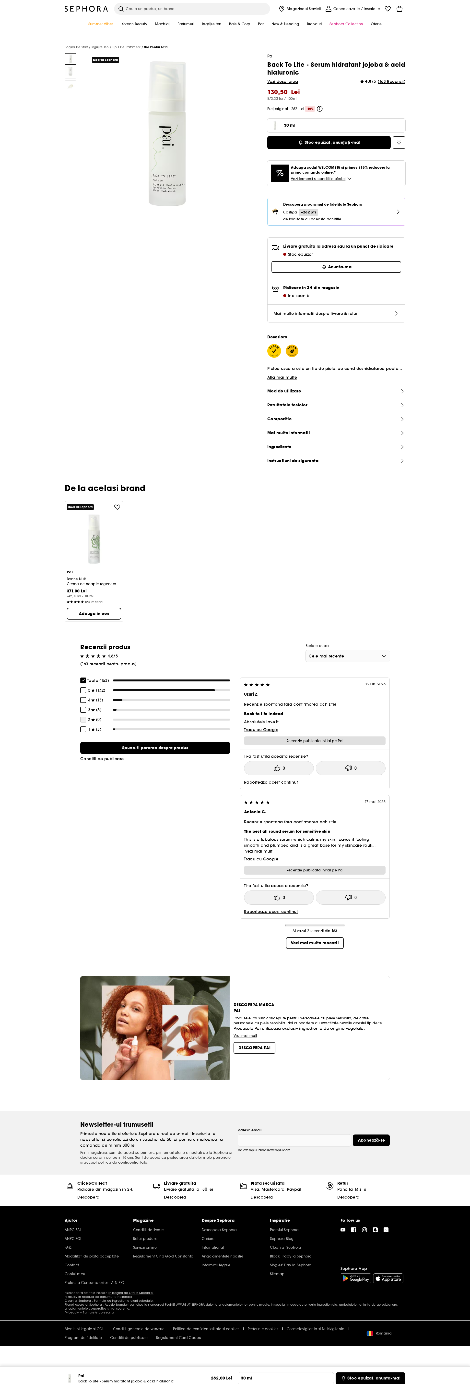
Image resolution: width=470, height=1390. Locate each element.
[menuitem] (299, 9)
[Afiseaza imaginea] (70, 59)
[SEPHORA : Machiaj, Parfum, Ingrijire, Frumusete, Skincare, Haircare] (86, 9)
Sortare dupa (317, 646)
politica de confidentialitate (122, 1162)
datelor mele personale (210, 1157)
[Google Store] (356, 1278)
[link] (155, 748)
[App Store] (388, 1278)
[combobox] (348, 656)
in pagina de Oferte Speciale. (130, 1293)
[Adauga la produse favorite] (117, 507)
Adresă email (249, 1130)
